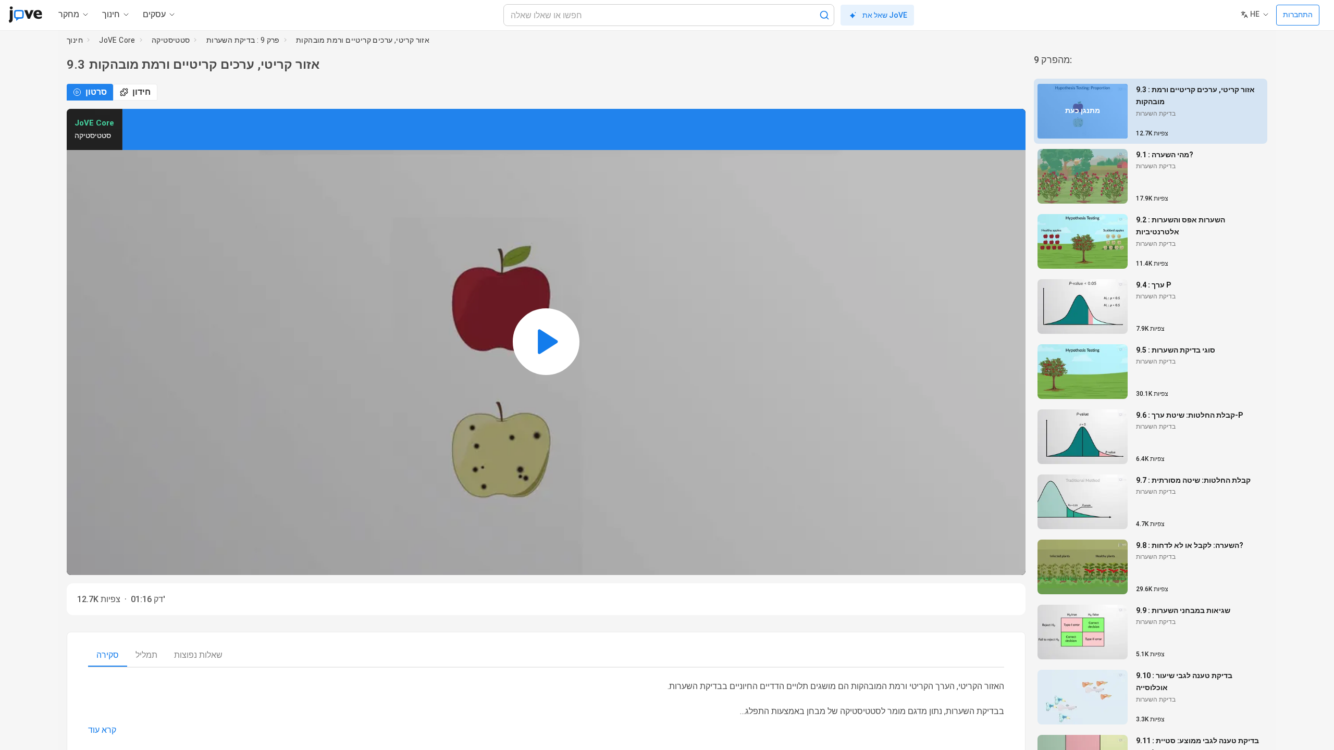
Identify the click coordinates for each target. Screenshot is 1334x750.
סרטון (96, 92)
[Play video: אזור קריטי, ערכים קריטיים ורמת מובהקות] (546, 342)
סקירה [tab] (107, 655)
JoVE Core (117, 40)
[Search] (824, 15)
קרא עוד (102, 730)
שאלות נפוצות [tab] (198, 655)
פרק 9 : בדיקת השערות (243, 40)
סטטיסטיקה (171, 40)
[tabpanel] (546, 708)
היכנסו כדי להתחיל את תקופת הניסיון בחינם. (370, 129)
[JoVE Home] (25, 14)
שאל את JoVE (884, 15)
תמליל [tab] (146, 655)
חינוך (75, 40)
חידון (141, 92)
